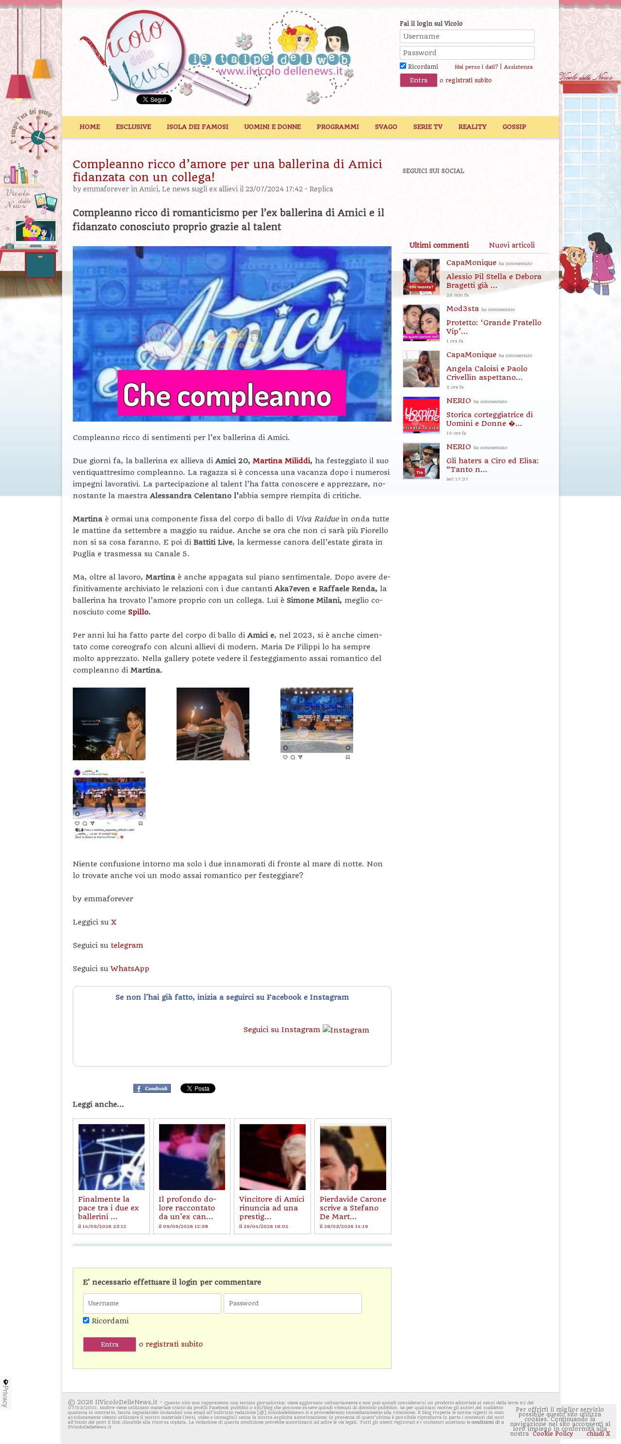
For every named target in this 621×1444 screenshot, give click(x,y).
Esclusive (133, 126)
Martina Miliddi (280, 460)
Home (90, 126)
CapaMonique (493, 278)
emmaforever (106, 189)
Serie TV (427, 126)
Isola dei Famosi (198, 126)
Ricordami (422, 66)
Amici (148, 189)
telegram (127, 945)
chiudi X (597, 1433)
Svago (386, 126)
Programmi (338, 126)
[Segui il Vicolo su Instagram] (518, 197)
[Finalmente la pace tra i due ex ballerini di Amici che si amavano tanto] (111, 1157)
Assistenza (518, 67)
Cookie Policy (553, 1433)
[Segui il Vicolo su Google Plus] (485, 197)
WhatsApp (130, 968)
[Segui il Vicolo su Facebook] (418, 197)
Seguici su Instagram (283, 1029)
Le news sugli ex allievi (200, 189)
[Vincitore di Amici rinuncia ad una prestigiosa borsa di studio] (272, 1157)
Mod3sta (493, 324)
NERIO (489, 416)
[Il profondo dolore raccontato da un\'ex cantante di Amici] (192, 1157)
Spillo (138, 612)
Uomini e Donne (273, 126)
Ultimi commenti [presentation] (439, 245)
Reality (472, 126)
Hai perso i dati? (476, 67)
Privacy (6, 1396)
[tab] (439, 245)
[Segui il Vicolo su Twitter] (451, 197)
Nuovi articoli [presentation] (512, 245)
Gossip (514, 126)
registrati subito (468, 80)
